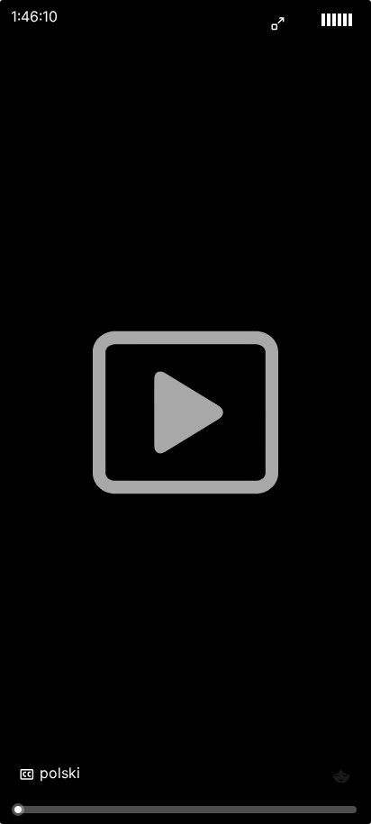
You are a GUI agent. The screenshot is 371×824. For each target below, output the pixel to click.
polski (60, 773)
